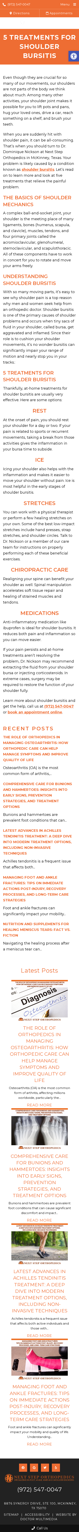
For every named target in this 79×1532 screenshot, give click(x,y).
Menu (64, 4)
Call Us (42, 1528)
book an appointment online (35, 712)
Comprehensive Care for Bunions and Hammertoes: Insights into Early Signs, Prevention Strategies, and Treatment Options (37, 795)
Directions (21, 13)
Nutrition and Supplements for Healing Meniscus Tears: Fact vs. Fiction (36, 929)
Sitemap (11, 1515)
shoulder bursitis (38, 169)
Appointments (61, 13)
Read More (39, 1105)
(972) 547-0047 (18, 4)
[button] (73, 56)
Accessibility (37, 1515)
